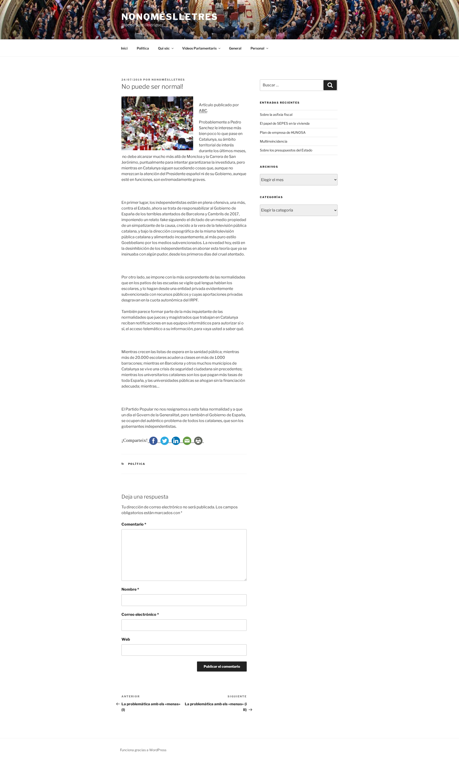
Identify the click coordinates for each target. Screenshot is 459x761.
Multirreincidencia (273, 141)
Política (143, 48)
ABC (203, 110)
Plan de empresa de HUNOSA (283, 132)
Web (125, 639)
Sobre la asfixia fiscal (276, 114)
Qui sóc (164, 48)
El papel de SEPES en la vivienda (285, 123)
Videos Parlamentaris (199, 48)
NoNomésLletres (169, 16)
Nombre (130, 589)
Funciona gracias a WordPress (143, 750)
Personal (257, 48)
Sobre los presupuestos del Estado (286, 150)
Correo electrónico (140, 614)
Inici (124, 48)
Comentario (133, 524)
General (235, 48)
